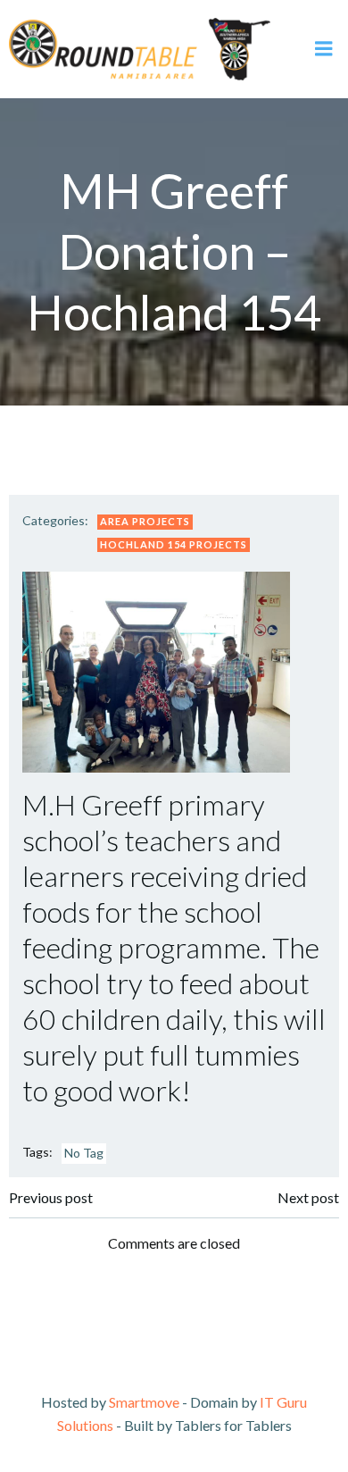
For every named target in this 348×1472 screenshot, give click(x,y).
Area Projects (145, 521)
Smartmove (144, 1401)
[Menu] (324, 49)
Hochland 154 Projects (173, 544)
